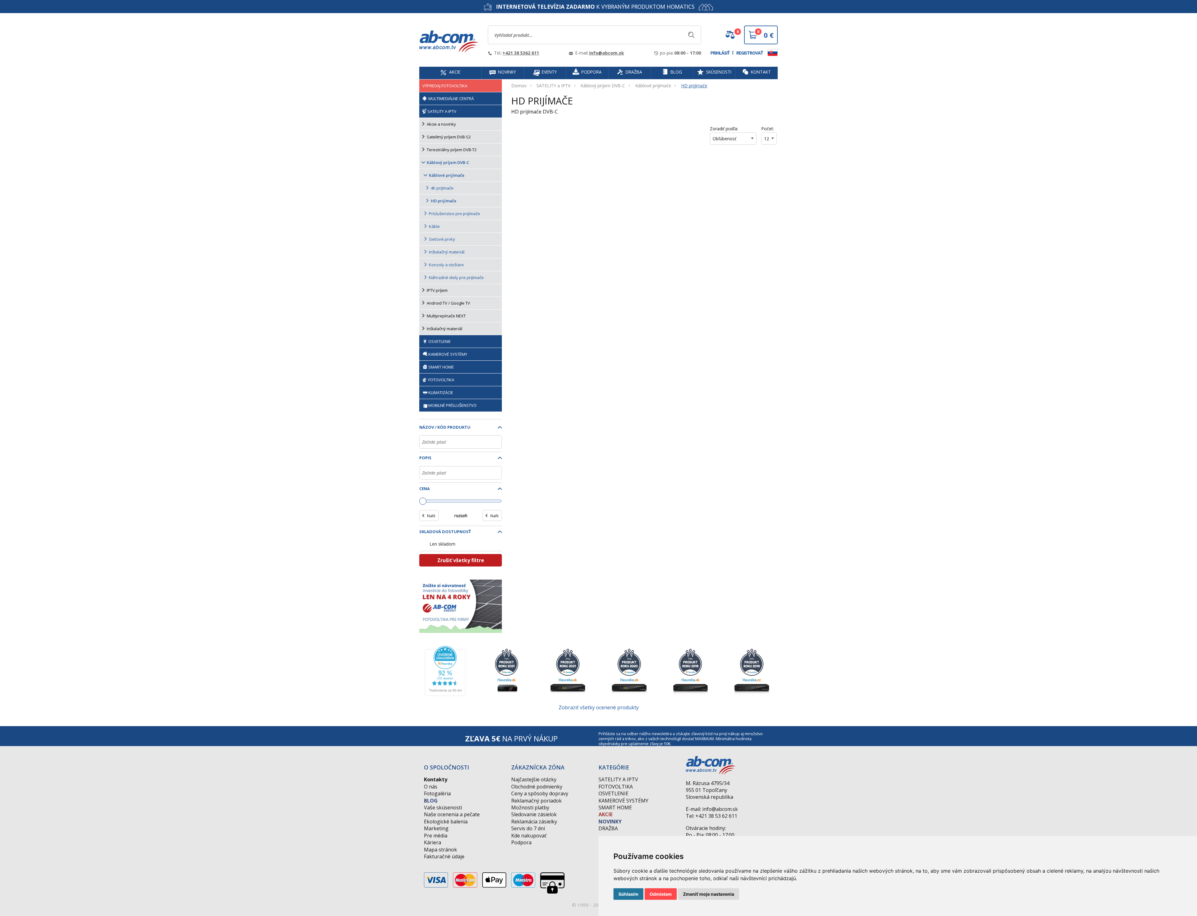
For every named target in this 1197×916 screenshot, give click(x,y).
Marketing (436, 828)
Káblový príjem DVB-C (602, 86)
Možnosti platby (530, 807)
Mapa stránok (440, 849)
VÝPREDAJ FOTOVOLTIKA (444, 86)
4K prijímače (442, 188)
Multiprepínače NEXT (446, 316)
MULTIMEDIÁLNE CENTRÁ (450, 98)
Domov (518, 86)
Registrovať (749, 53)
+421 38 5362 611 (520, 53)
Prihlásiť (719, 53)
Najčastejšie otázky (533, 779)
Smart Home (615, 807)
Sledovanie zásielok (534, 814)
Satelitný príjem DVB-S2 (449, 137)
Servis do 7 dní (528, 828)
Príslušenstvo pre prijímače (454, 213)
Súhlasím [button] (628, 894)
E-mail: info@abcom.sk (712, 809)
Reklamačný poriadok (536, 800)
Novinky (610, 821)
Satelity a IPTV (618, 779)
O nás (430, 786)
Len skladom (442, 544)
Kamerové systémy (623, 800)
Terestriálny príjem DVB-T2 (452, 149)
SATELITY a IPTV (553, 86)
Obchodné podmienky (536, 786)
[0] (730, 37)
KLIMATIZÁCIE (440, 392)
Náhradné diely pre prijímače (456, 277)
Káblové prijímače (653, 86)
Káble (434, 226)
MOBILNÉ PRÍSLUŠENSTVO (452, 405)
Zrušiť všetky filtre (460, 560)
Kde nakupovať (528, 835)
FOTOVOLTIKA (440, 380)
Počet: (767, 129)
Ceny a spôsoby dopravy (539, 793)
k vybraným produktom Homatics (595, 6)
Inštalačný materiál (446, 252)
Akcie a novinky (441, 124)
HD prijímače (694, 86)
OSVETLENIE (439, 341)
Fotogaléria (437, 793)
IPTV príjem (437, 290)
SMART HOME (440, 367)
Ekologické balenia (446, 821)
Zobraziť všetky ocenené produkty (599, 707)
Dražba (608, 828)
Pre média (435, 835)
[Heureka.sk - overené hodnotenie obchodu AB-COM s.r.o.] (445, 670)
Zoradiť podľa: (724, 129)
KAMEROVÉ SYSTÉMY (447, 354)
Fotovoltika (615, 786)
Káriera (432, 842)
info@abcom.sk (606, 53)
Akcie (605, 814)
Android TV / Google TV (448, 303)
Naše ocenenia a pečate (452, 814)
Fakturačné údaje (444, 856)
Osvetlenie (613, 793)
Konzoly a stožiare (446, 265)
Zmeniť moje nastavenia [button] (708, 894)
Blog (431, 800)
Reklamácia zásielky (534, 821)
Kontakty (435, 779)
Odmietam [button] (661, 894)
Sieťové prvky (442, 239)
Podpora (521, 842)
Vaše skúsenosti (443, 807)
